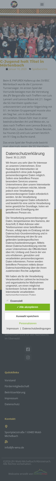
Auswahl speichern (27, 316)
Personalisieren (28, 323)
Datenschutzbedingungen (36, 328)
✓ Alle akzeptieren (27, 307)
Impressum (13, 328)
